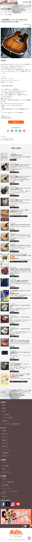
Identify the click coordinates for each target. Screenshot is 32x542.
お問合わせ (4, 496)
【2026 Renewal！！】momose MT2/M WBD (20, 329)
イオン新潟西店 (5, 414)
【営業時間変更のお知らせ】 (16, 155)
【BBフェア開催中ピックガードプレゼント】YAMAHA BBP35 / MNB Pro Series (20, 165)
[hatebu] (20, 131)
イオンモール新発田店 (7, 417)
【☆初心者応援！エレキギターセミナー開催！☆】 (20, 291)
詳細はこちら (16, 122)
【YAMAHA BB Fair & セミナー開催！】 (19, 210)
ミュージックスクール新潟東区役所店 (11, 424)
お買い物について (6, 456)
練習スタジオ (5, 433)
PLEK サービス (5, 443)
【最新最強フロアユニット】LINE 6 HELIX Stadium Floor (20, 352)
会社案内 (4, 478)
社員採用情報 (5, 485)
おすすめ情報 (4, 139)
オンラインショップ (7, 449)
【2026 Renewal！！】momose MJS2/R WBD (20, 306)
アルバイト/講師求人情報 (8, 482)
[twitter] (8, 131)
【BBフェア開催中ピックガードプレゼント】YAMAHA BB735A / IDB (20, 188)
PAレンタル (5, 437)
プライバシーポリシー (7, 488)
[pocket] (24, 131)
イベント (3, 395)
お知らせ (17, 395)
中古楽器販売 (5, 452)
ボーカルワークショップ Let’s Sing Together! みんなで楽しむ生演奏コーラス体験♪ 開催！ (20, 255)
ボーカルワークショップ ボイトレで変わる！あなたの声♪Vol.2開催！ (20, 374)
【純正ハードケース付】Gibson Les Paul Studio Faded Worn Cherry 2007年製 (19, 341)
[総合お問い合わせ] (27, 2)
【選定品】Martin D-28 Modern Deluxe (20, 224)
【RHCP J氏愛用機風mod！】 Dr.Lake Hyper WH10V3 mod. (19, 364)
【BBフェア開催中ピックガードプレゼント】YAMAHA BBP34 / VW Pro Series (20, 177)
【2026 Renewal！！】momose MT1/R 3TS (20, 317)
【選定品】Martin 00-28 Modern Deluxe (20, 235)
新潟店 (3, 405)
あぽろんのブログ (6, 472)
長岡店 (3, 408)
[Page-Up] (29, 538)
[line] (16, 131)
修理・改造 (4, 446)
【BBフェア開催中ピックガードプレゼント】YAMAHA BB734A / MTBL (20, 200)
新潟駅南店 (4, 420)
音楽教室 (4, 430)
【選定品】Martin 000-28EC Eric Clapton (20, 245)
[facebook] (12, 131)
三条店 (29, 26)
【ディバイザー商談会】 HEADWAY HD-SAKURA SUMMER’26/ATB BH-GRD (19, 281)
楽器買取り (4, 440)
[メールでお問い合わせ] (24, 2)
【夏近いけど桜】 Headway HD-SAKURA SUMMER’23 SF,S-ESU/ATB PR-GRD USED (20, 269)
